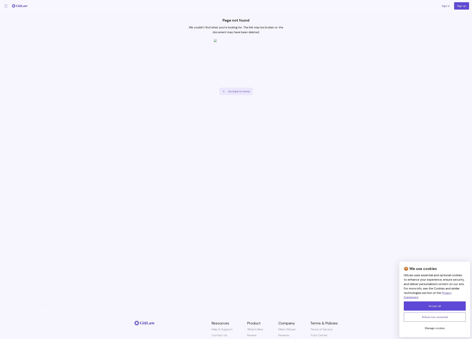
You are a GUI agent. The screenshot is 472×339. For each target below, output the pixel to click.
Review (251, 335)
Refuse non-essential (435, 317)
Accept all (435, 306)
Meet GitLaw (287, 329)
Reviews (283, 335)
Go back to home (239, 91)
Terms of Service (321, 329)
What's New (255, 329)
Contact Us (219, 335)
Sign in (446, 6)
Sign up (461, 6)
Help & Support (222, 329)
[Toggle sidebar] (6, 6)
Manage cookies (435, 328)
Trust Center (319, 335)
